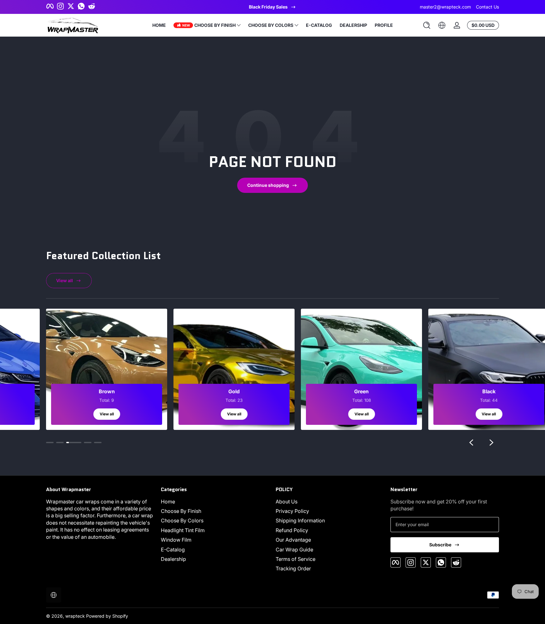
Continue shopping (268, 185)
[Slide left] (471, 442)
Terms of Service (295, 559)
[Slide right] (491, 442)
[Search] (427, 25)
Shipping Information (300, 520)
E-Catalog (173, 549)
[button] (426, 25)
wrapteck (75, 616)
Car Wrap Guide (294, 549)
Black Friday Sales (268, 6)
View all (64, 280)
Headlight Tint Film (183, 530)
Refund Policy (292, 530)
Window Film (176, 540)
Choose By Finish (181, 511)
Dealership (173, 559)
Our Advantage (293, 540)
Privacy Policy (292, 511)
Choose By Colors (182, 520)
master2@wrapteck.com (445, 6)
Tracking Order (293, 568)
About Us (286, 501)
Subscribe (440, 544)
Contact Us (487, 6)
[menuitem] (215, 501)
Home (168, 501)
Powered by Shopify (107, 616)
